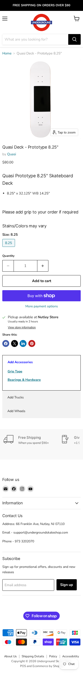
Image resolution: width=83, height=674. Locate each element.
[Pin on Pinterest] (31, 343)
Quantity (8, 256)
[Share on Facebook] (5, 343)
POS (23, 666)
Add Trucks (15, 397)
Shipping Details (33, 656)
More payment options (41, 306)
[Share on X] (14, 343)
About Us (10, 656)
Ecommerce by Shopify (48, 666)
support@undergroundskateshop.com (40, 532)
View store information (22, 327)
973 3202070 (24, 541)
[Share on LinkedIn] (23, 343)
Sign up (66, 584)
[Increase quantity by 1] (43, 266)
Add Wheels (16, 411)
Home (7, 53)
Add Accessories (20, 362)
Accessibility (70, 656)
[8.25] (9, 248)
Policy (53, 656)
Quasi (11, 154)
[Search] (74, 39)
